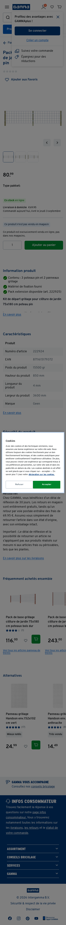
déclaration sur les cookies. (42, 474)
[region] (33, 462)
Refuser (19, 484)
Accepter (47, 484)
